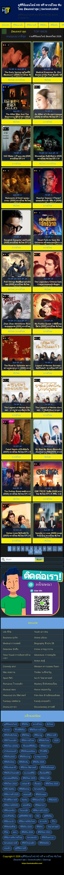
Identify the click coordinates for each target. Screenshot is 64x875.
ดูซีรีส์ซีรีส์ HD (25, 816)
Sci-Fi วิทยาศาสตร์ (43, 678)
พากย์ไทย (37, 724)
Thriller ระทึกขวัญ (42, 672)
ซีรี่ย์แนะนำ (9, 821)
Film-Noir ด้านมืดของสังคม (47, 695)
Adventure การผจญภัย (45, 655)
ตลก (15, 832)
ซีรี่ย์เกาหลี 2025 (11, 794)
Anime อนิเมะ (40, 637)
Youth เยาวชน (41, 632)
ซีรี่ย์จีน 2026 (27, 832)
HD (37, 816)
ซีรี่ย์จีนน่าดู (25, 757)
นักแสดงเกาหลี (10, 843)
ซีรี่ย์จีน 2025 (38, 762)
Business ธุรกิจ (10, 637)
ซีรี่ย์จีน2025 (9, 757)
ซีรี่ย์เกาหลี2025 (11, 805)
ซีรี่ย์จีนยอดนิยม (28, 751)
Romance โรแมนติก (13, 683)
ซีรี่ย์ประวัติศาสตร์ (28, 767)
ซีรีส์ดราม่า (40, 805)
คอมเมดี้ (27, 794)
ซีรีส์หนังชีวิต (9, 827)
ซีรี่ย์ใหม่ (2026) (11, 746)
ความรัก (43, 821)
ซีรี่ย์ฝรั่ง (54, 25)
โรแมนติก (24, 810)
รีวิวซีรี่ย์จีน (20, 730)
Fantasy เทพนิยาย (11, 701)
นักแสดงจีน (39, 789)
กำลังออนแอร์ (10, 751)
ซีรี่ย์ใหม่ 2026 (52, 783)
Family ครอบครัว (42, 701)
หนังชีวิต (26, 805)
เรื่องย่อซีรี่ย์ (44, 773)
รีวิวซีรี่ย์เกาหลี (10, 800)
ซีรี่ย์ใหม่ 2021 (44, 832)
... (55, 548)
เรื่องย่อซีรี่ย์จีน (29, 746)
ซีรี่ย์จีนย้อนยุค (47, 767)
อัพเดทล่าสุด (18, 31)
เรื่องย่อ (37, 783)
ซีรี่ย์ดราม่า (45, 746)
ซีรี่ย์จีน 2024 (26, 827)
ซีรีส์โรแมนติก (28, 843)
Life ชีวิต (7, 632)
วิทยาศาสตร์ (53, 827)
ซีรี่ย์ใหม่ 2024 (10, 783)
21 (60, 548)
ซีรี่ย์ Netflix (9, 789)
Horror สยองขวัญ (42, 689)
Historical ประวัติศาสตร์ (14, 695)
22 (31, 552)
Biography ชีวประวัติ (44, 643)
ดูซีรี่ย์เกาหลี (20, 848)
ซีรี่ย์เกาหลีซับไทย (27, 821)
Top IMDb (40, 31)
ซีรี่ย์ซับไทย (44, 740)
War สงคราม (9, 672)
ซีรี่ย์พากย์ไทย (28, 740)
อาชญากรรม (40, 757)
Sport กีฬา (8, 678)
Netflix (24, 800)
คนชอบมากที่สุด (16, 36)
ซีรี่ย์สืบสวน (24, 789)
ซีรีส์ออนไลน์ (38, 800)
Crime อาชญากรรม (43, 649)
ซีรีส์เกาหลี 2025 (40, 810)
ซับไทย (50, 724)
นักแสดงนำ (32, 837)
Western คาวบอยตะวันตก (46, 666)
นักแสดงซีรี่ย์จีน (11, 778)
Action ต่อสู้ (39, 660)
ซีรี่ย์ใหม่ (25, 735)
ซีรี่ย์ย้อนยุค (41, 794)
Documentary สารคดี (44, 707)
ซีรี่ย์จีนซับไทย (10, 735)
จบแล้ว (7, 848)
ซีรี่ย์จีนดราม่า (48, 837)
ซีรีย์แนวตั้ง (18, 25)
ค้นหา (39, 559)
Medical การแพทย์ (11, 643)
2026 (56, 740)
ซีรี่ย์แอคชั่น (9, 810)
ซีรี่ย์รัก (40, 827)
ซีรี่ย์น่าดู (38, 735)
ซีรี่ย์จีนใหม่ (9, 762)
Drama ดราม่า (10, 707)
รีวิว (53, 821)
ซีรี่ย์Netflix (44, 843)
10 (49, 548)
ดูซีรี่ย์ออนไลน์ (10, 724)
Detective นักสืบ (10, 649)
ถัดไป (38, 552)
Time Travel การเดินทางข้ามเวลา (16, 656)
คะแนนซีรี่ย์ (29, 773)
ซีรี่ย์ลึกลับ (23, 762)
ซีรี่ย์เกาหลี (31, 25)
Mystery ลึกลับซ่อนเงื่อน (45, 683)
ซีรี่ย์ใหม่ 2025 (29, 778)
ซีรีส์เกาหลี (45, 778)
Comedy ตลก (9, 666)
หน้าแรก (5, 25)
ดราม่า (7, 730)
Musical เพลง (9, 689)
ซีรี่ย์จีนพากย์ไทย (37, 730)
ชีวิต (6, 832)
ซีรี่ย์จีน (43, 25)
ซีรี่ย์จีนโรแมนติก (11, 773)
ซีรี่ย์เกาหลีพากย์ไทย (13, 837)
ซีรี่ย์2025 (53, 800)
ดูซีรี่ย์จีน (48, 816)
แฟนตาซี (25, 783)
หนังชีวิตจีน (9, 816)
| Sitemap (46, 859)
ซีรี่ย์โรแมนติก (10, 740)
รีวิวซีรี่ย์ (43, 751)
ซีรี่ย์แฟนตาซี (10, 767)
